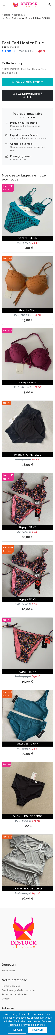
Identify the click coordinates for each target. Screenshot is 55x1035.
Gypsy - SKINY (27, 527)
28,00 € (28, 465)
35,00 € (27, 248)
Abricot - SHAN (27, 310)
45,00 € (28, 320)
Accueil (6, 14)
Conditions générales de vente (18, 990)
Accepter (37, 1029)
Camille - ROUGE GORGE (27, 888)
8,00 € (27, 826)
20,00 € (28, 537)
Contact (6, 999)
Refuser (17, 1029)
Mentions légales (11, 986)
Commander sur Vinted (29, 82)
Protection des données (14, 994)
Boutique (19, 14)
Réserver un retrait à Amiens (29, 95)
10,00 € (27, 681)
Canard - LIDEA (27, 238)
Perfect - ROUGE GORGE (27, 816)
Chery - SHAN (27, 382)
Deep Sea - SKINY (27, 744)
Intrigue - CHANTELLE (27, 454)
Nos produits (8, 970)
